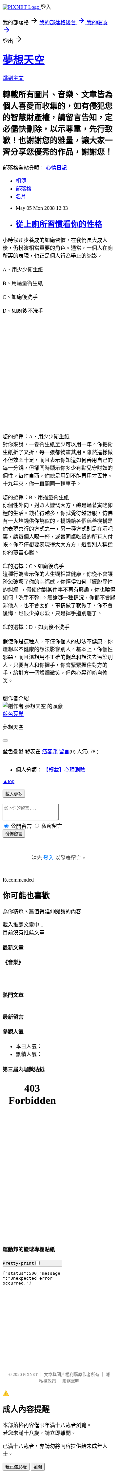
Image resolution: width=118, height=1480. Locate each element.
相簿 (21, 181)
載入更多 (13, 794)
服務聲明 (70, 1381)
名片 (21, 196)
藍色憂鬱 (13, 714)
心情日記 (56, 168)
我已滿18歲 (16, 1467)
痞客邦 (50, 751)
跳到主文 (13, 78)
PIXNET (30, 1374)
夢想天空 (24, 60)
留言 (64, 751)
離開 (37, 1467)
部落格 (23, 189)
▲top (8, 781)
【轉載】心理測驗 (64, 770)
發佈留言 (13, 833)
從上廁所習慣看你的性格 (59, 224)
